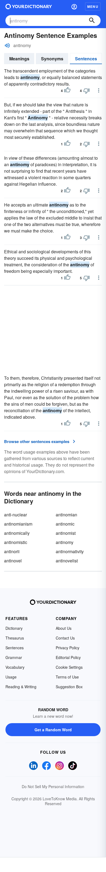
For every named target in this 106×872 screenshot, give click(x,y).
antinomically (17, 533)
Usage (11, 677)
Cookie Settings (69, 667)
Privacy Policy (67, 647)
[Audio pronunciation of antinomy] (7, 45)
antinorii (12, 551)
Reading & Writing (20, 686)
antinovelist (67, 561)
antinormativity (70, 551)
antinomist (66, 533)
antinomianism (18, 524)
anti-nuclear (15, 515)
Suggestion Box (69, 686)
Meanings (19, 58)
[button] (74, 6)
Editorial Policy (68, 657)
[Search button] (92, 20)
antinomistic (15, 542)
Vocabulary (14, 667)
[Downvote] (86, 90)
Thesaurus (14, 638)
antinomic (65, 524)
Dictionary (14, 628)
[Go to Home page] (28, 6)
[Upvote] (67, 90)
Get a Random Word (53, 729)
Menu (92, 6)
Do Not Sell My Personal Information (53, 786)
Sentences (86, 58)
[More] (98, 90)
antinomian (66, 515)
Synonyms (52, 58)
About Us (63, 628)
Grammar (13, 657)
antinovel (13, 561)
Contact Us (65, 638)
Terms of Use (67, 677)
